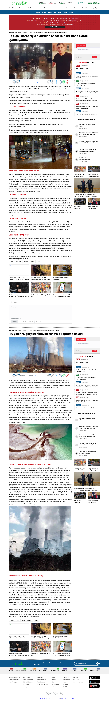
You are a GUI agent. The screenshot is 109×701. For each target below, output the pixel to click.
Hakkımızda (36, 699)
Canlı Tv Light (13, 682)
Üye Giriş (75, 677)
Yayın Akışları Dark (28, 679)
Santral (36, 620)
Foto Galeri (60, 8)
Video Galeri (66, 679)
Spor (45, 8)
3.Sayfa (38, 12)
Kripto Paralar (95, 669)
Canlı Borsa (40, 677)
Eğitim (59, 12)
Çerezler (55, 699)
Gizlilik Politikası (48, 699)
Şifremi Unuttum (78, 682)
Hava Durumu (43, 669)
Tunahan (32, 261)
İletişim (42, 699)
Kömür (23, 620)
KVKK (58, 699)
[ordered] (30, 322)
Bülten (50, 12)
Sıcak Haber (66, 687)
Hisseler (64, 669)
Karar (17, 620)
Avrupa (44, 12)
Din (55, 12)
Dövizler (54, 679)
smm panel (26, 687)
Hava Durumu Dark (14, 677)
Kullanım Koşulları (65, 699)
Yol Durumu (83, 669)
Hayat (65, 12)
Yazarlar (76, 8)
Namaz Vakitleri (21, 669)
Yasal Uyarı (72, 699)
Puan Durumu (55, 669)
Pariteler (73, 669)
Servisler (21, 8)
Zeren (38, 261)
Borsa (11, 669)
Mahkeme (29, 620)
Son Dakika (12, 8)
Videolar (68, 8)
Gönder (15, 321)
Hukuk (12, 620)
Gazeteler (85, 8)
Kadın (51, 8)
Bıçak (11, 261)
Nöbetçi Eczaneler (28, 682)
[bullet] (32, 322)
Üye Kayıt (76, 679)
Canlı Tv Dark (26, 677)
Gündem (30, 8)
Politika (71, 12)
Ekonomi (38, 8)
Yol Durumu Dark (14, 679)
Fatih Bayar (18, 261)
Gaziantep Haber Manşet (15, 32)
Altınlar (54, 677)
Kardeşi (26, 261)
